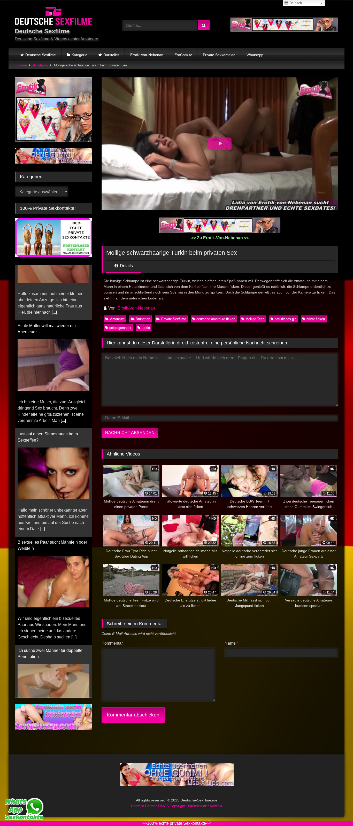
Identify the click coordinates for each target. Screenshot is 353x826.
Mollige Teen (254, 319)
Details (126, 266)
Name (231, 643)
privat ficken (315, 319)
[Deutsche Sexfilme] (53, 17)
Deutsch (295, 3)
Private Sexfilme (173, 319)
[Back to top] (337, 811)
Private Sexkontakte (219, 55)
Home (22, 65)
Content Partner (144, 806)
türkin (146, 328)
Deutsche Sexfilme (40, 55)
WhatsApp (255, 55)
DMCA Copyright (172, 806)
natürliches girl (285, 319)
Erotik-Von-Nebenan (146, 55)
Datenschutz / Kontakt (204, 806)
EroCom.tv (183, 55)
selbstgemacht (120, 328)
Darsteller (111, 55)
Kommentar (112, 643)
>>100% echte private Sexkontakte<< (176, 823)
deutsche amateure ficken (215, 319)
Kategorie (79, 55)
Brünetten (143, 319)
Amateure (40, 65)
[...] (63, 365)
